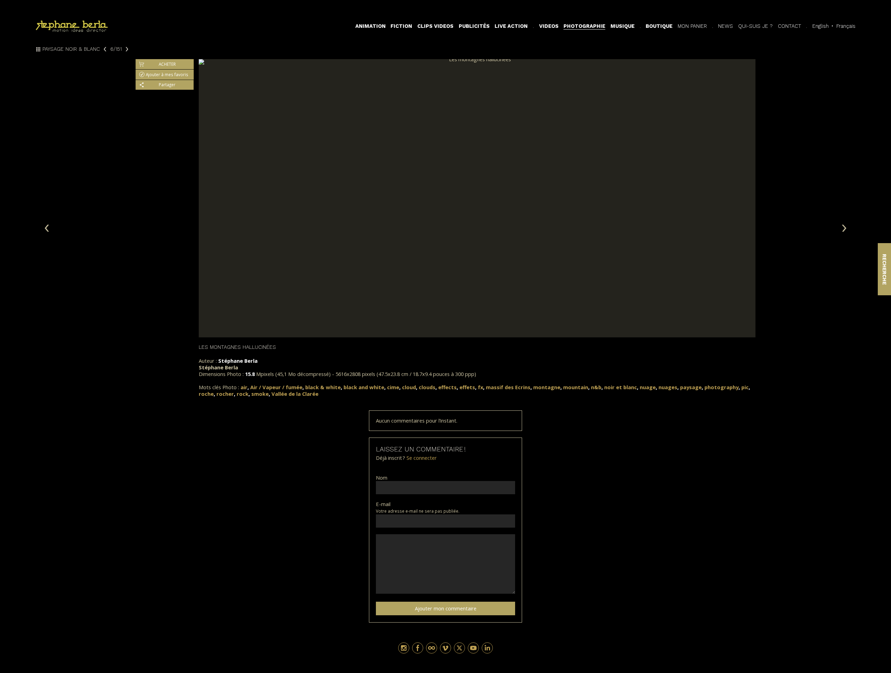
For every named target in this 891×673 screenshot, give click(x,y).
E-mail (383, 504)
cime (393, 387)
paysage (691, 387)
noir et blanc (620, 387)
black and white (364, 387)
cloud (409, 387)
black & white (323, 387)
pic (745, 387)
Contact (789, 26)
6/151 (116, 49)
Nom (381, 477)
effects (447, 387)
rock (243, 393)
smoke (260, 393)
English (820, 26)
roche (206, 393)
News (725, 26)
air (244, 387)
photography (721, 387)
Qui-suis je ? (755, 26)
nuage (648, 387)
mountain (575, 387)
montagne (546, 387)
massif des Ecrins (508, 387)
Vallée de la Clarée (294, 393)
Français (845, 26)
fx (480, 387)
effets (467, 387)
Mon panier (692, 26)
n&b (596, 387)
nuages (668, 387)
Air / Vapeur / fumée (276, 387)
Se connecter (422, 457)
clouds (427, 387)
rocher (225, 393)
